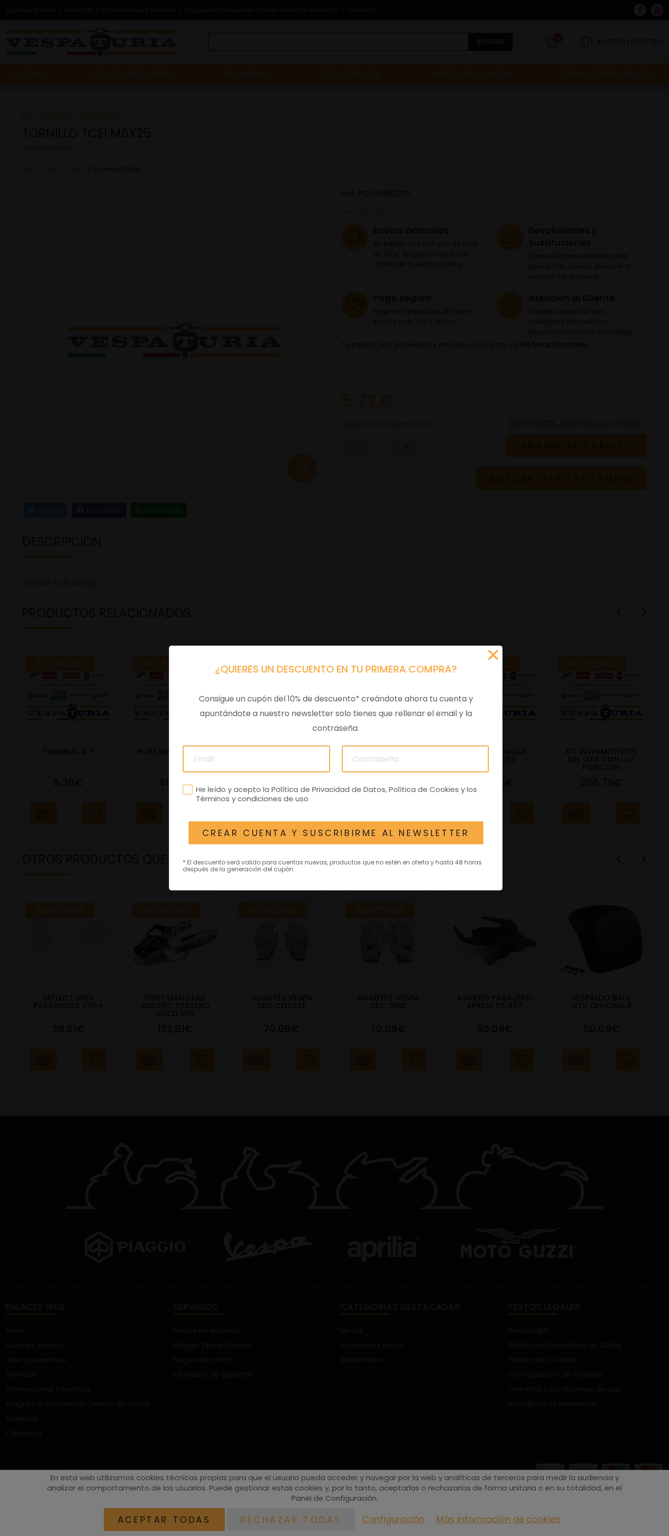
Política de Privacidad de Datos (328, 789)
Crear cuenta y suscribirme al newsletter (335, 833)
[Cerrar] (493, 655)
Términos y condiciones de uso (251, 798)
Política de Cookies (423, 789)
